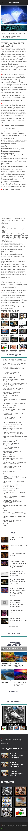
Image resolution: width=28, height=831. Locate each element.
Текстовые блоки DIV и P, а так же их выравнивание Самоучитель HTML (14, 367)
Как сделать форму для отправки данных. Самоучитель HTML (13, 389)
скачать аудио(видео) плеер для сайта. (11, 290)
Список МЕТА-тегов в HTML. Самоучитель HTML (11, 448)
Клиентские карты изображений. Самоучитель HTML (12, 429)
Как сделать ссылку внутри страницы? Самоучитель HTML (14, 440)
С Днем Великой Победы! (18, 545)
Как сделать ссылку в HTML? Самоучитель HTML (11, 444)
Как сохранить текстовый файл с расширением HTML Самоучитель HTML (15, 513)
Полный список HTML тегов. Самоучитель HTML (11, 406)
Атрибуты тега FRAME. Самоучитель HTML (14, 396)
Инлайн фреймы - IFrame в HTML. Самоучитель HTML (13, 414)
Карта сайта (4, 743)
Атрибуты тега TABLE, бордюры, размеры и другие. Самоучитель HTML (14, 360)
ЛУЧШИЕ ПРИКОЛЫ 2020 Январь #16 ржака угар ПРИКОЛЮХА (17, 573)
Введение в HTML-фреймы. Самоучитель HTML (11, 392)
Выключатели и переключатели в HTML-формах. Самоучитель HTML (15, 463)
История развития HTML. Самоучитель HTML (14, 400)
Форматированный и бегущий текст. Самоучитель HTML (13, 470)
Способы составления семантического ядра (14, 524)
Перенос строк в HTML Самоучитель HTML (14, 517)
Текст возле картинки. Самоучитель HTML (13, 509)
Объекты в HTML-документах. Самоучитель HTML (12, 455)
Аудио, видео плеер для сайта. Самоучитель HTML (12, 467)
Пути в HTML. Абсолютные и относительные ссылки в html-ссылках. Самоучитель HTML (14, 477)
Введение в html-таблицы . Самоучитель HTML (15, 505)
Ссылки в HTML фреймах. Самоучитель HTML (15, 436)
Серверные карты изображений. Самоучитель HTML (13, 489)
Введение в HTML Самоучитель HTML (14, 403)
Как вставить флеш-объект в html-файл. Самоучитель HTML (15, 376)
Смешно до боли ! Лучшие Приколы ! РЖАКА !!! (18, 620)
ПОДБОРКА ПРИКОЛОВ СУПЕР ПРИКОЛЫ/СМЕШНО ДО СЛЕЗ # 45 (18, 581)
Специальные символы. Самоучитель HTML (14, 493)
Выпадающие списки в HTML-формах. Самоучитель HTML (14, 497)
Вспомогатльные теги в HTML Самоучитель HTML (12, 451)
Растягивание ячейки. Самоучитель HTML (13, 482)
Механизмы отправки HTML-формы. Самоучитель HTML (14, 459)
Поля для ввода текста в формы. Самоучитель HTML (13, 418)
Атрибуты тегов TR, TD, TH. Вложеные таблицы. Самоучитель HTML (14, 364)
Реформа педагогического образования (16, 755)
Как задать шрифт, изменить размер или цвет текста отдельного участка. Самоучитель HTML (15, 385)
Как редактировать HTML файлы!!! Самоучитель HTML (13, 485)
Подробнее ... (14, 627)
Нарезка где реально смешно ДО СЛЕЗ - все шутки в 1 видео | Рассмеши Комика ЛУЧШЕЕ (17, 592)
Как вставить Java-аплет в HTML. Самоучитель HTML (13, 425)
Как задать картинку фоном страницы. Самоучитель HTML (14, 380)
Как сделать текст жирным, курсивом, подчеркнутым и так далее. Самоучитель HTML (14, 372)
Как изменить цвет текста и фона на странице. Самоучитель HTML (13, 421)
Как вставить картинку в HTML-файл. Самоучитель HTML (14, 410)
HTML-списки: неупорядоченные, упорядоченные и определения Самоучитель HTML (13, 501)
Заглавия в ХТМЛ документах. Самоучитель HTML (12, 521)
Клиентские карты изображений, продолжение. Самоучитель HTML (13, 433)
